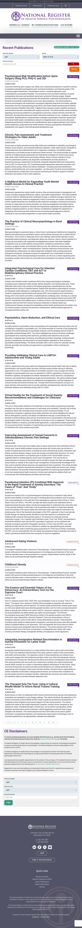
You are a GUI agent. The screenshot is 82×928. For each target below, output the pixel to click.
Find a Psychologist (42, 860)
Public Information (42, 884)
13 (53, 722)
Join (42, 853)
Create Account (53, 6)
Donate (42, 887)
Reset (74, 69)
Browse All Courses (20, 25)
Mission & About (42, 877)
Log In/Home (66, 25)
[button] (73, 64)
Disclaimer (35, 917)
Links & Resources (42, 882)
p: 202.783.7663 (42, 840)
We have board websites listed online (48, 764)
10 (40, 722)
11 (44, 722)
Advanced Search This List (67, 47)
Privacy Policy (45, 917)
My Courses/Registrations (45, 25)
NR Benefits (37, 6)
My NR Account (21, 6)
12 (49, 722)
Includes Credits (10, 84)
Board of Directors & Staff (42, 879)
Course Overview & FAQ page (50, 739)
